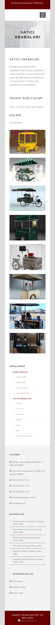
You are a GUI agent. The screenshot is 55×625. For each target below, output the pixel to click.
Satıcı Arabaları (22, 393)
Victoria (19, 403)
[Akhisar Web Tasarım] (27, 621)
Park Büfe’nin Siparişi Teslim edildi (27, 546)
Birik (18, 430)
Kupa (18, 425)
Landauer (20, 414)
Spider (19, 420)
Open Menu (43, 15)
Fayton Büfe (21, 377)
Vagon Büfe (21, 382)
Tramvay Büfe (22, 388)
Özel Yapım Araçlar (24, 436)
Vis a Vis (19, 409)
